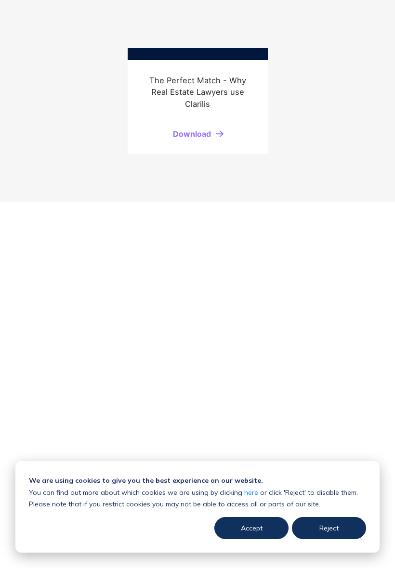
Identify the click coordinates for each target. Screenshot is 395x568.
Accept (252, 528)
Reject (329, 528)
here (251, 492)
